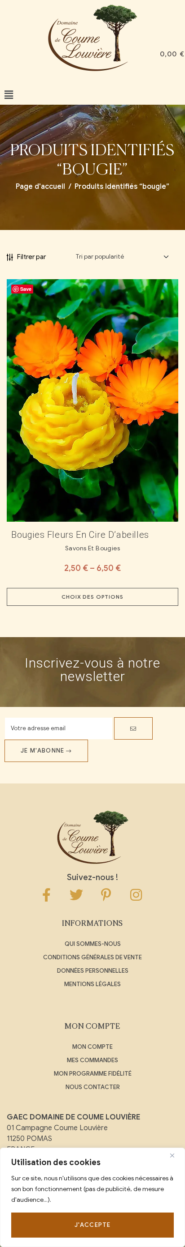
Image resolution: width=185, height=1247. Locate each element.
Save (25, 288)
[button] (8, 95)
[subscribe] (133, 728)
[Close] (175, 1155)
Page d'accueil (40, 186)
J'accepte (93, 1225)
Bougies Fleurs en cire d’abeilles (80, 534)
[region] (92, 1197)
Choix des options (92, 596)
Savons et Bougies (92, 548)
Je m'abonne (43, 750)
